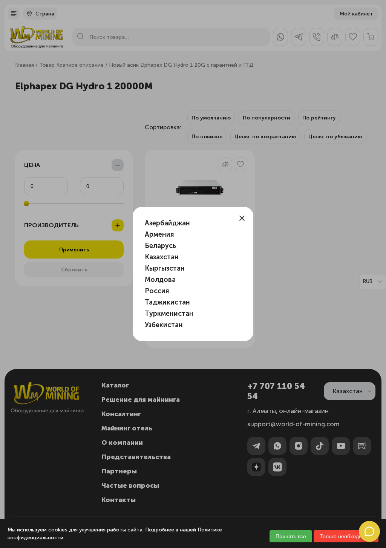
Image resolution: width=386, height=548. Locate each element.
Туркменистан (169, 313)
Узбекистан (164, 325)
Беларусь (160, 246)
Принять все (291, 536)
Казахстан (162, 257)
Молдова (160, 280)
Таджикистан (167, 302)
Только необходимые (346, 536)
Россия (157, 291)
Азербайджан (167, 223)
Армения (159, 234)
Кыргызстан (165, 268)
